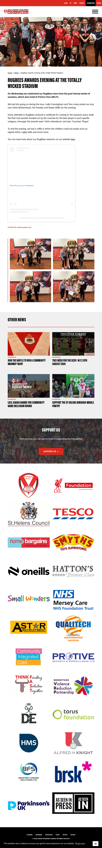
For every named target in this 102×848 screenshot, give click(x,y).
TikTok (57, 835)
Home (10, 73)
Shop (75, 3)
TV (70, 3)
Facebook (29, 835)
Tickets (81, 3)
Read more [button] (80, 843)
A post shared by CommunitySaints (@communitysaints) (41, 218)
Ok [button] (95, 844)
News (16, 73)
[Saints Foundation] (16, 11)
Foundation (91, 3)
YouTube (72, 835)
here (73, 139)
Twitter (65, 835)
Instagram (39, 835)
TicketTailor (48, 835)
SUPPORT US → (51, 451)
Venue (99, 3)
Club (65, 3)
